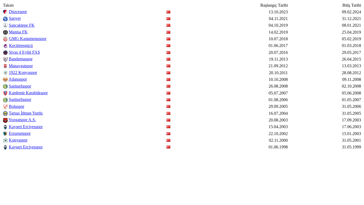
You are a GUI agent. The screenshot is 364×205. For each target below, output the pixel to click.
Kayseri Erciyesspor (26, 126)
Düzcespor (18, 11)
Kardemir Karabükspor (28, 92)
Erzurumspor (20, 133)
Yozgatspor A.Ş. (22, 119)
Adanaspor (18, 79)
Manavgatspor (21, 66)
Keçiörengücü (21, 45)
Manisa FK (18, 32)
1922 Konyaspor (23, 72)
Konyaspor (18, 140)
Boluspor (16, 106)
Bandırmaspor (21, 59)
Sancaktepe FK (22, 25)
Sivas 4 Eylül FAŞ (24, 52)
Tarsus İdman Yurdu (26, 113)
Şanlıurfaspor (20, 86)
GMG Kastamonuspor (27, 38)
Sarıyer (15, 18)
